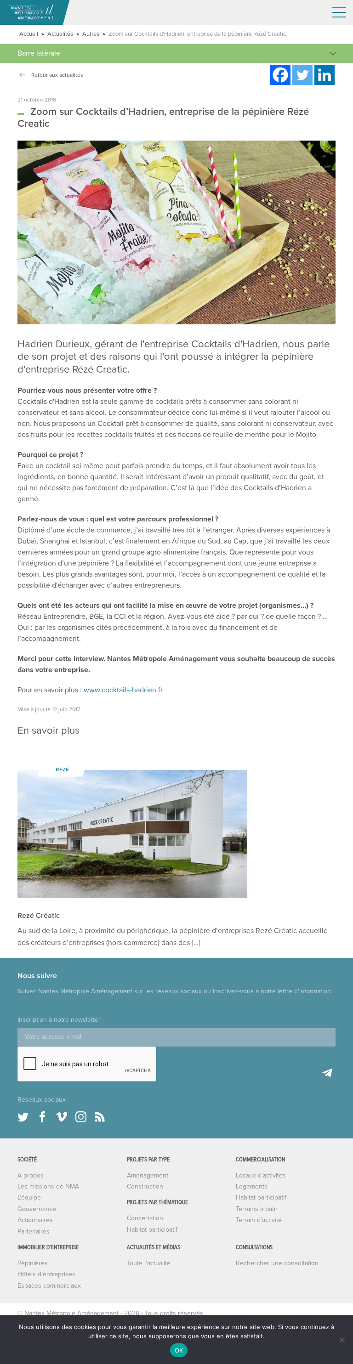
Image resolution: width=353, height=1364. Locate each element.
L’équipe (29, 1197)
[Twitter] (302, 75)
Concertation (145, 1218)
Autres (90, 34)
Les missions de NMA (48, 1186)
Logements (252, 1186)
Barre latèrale (38, 53)
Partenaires (33, 1231)
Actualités (60, 34)
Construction (145, 1186)
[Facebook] (280, 75)
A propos (30, 1175)
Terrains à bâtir (257, 1209)
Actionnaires (35, 1220)
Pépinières (32, 1263)
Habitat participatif (152, 1230)
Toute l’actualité (149, 1263)
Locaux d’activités (261, 1175)
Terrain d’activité (259, 1220)
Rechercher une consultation (277, 1263)
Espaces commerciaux (49, 1286)
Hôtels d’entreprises (46, 1274)
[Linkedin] (324, 75)
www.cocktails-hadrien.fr (123, 690)
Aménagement (147, 1175)
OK (179, 1350)
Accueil (28, 34)
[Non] (341, 1339)
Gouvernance (36, 1209)
